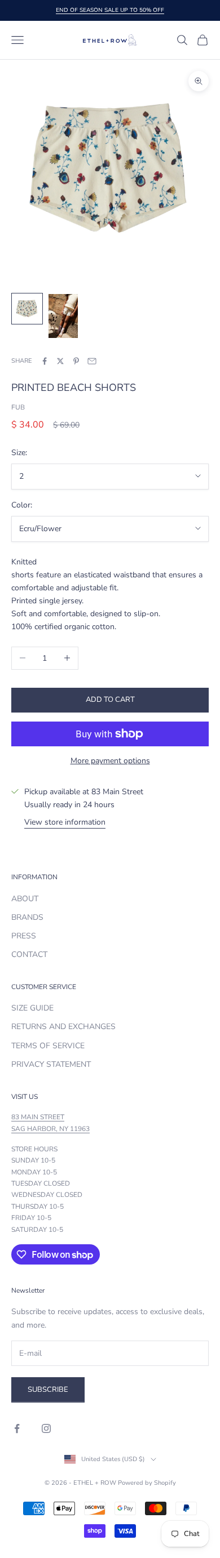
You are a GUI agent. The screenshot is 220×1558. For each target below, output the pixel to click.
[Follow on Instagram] (46, 1428)
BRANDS (27, 917)
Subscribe (48, 1390)
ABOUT (24, 898)
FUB (18, 407)
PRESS (23, 936)
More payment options (110, 760)
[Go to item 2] (63, 316)
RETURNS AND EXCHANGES (63, 1026)
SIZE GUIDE (32, 1008)
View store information (64, 822)
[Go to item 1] (27, 308)
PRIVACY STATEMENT (51, 1064)
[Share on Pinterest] (76, 361)
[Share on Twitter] (60, 361)
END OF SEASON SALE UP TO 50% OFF (110, 10)
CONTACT (29, 954)
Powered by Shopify (147, 1483)
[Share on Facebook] (44, 361)
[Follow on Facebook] (17, 1428)
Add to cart (110, 700)
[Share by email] (91, 361)
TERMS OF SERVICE (48, 1045)
